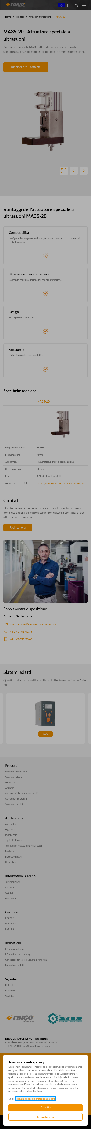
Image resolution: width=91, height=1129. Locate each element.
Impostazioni (45, 1117)
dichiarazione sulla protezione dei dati (35, 1098)
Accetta (45, 1107)
